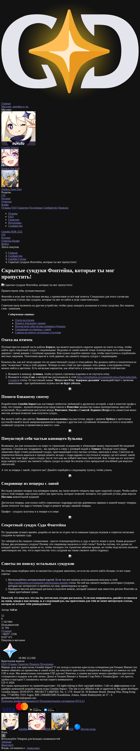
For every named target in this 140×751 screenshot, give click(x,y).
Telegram (6, 741)
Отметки (6, 240)
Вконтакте (7, 744)
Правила (63, 207)
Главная (12, 252)
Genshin (6, 231)
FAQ (14, 207)
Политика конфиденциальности (20, 701)
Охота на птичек (24, 320)
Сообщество (50, 207)
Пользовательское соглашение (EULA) (62, 701)
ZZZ (19, 231)
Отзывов (6, 631)
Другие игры (88, 729)
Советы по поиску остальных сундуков (38, 332)
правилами (33, 748)
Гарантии (23, 207)
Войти (5, 243)
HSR (14, 231)
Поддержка (36, 207)
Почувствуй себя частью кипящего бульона (40, 326)
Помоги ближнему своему (30, 323)
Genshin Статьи (17, 259)
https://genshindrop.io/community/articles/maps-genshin (38, 582)
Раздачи (5, 236)
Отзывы (6, 207)
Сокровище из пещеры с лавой (33, 329)
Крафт (5, 204)
